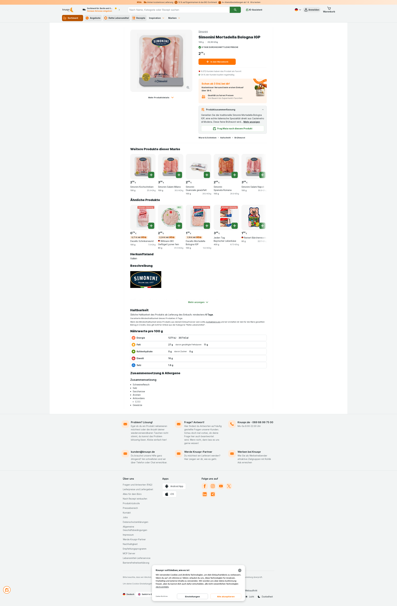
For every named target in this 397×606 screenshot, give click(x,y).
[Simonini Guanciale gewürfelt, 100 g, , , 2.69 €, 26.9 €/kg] (198, 166)
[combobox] (179, 10)
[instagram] (213, 486)
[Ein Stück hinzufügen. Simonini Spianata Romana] (235, 175)
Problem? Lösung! (142, 422)
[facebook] (205, 486)
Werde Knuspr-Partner (198, 451)
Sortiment (73, 18)
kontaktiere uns (213, 322)
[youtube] (221, 486)
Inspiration (155, 18)
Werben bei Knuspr (249, 451)
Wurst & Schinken (207, 137)
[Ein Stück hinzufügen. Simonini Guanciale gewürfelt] (207, 175)
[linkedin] (205, 494)
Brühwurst (239, 137)
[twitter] (229, 486)
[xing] (213, 494)
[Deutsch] (298, 10)
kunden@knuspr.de (143, 451)
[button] (312, 9)
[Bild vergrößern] (187, 87)
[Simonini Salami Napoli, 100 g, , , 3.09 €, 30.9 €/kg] (254, 166)
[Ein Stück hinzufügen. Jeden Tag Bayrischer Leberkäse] (235, 226)
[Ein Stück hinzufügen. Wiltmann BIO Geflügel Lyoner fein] (179, 226)
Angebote (95, 18)
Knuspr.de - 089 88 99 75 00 (255, 422)
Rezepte (140, 18)
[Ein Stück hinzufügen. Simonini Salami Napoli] (262, 175)
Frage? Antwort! (194, 422)
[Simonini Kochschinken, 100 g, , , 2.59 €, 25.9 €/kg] (143, 166)
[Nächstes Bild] (260, 165)
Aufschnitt (225, 137)
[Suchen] (235, 10)
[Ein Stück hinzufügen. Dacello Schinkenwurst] (151, 226)
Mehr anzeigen (251, 121)
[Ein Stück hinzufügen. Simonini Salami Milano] (179, 175)
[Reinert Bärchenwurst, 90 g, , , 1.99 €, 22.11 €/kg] (254, 217)
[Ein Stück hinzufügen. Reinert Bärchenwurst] (262, 226)
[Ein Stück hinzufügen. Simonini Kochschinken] (151, 175)
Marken (172, 18)
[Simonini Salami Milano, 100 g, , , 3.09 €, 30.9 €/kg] (170, 166)
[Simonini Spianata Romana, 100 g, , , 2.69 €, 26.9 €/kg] (226, 166)
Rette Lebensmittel (119, 18)
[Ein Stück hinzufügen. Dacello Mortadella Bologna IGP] (207, 226)
